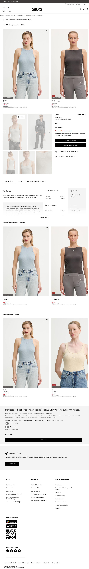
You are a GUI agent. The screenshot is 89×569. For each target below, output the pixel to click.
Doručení (57, 492)
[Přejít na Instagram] (11, 550)
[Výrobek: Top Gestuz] (26, 64)
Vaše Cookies (46, 567)
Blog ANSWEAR (35, 491)
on (8, 7)
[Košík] (87, 9)
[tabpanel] (44, 201)
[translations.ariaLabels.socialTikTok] (19, 550)
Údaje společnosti (35, 567)
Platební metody (60, 495)
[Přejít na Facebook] (7, 550)
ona (4, 7)
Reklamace (58, 485)
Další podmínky (35, 488)
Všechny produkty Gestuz (70, 145)
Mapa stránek (55, 567)
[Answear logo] (37, 9)
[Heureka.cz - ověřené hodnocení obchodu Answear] (15, 557)
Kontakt (57, 508)
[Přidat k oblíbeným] (47, 30)
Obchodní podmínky (37, 485)
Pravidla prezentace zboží (38, 494)
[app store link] (11, 526)
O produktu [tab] (9, 181)
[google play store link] (11, 521)
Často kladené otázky (61, 505)
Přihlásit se (44, 440)
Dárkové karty (59, 499)
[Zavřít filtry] (84, 1)
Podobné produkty (70, 140)
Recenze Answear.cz (12, 488)
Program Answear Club (37, 497)
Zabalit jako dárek (60, 502)
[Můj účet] (81, 9)
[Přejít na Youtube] (15, 550)
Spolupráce (9, 491)
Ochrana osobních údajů (13, 502)
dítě (4, 11)
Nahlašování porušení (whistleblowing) (12, 498)
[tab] (36, 181)
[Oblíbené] (84, 9)
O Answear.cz (10, 485)
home (9, 11)
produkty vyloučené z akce (48, 417)
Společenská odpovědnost (13, 494)
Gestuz (57, 114)
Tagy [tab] (20, 181)
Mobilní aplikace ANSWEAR (38, 500)
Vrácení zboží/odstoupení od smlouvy (63, 488)
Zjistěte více (12, 463)
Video (22, 117)
